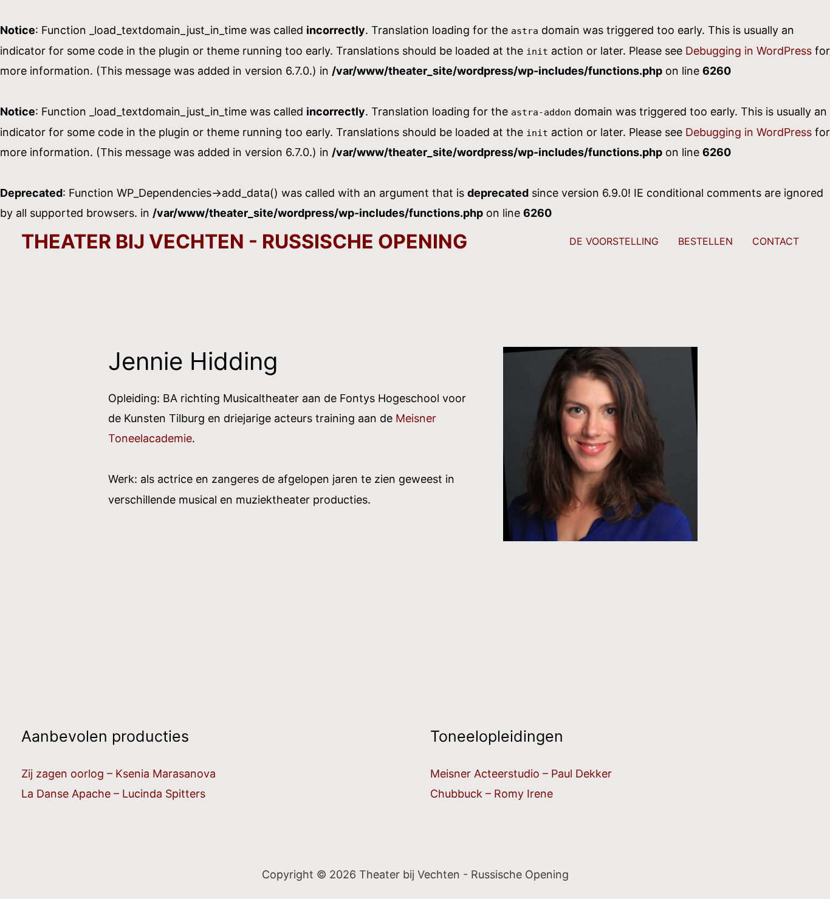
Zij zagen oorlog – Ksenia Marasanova (118, 773)
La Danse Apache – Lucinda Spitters (113, 793)
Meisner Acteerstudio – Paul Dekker (521, 773)
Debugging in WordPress (748, 50)
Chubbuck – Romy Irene (491, 793)
